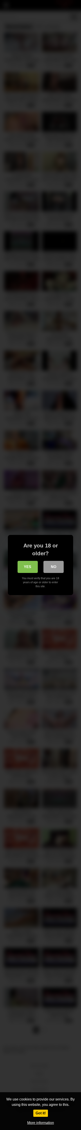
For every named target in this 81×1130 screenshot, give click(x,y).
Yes (27, 567)
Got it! (41, 1113)
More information (40, 1123)
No (53, 567)
